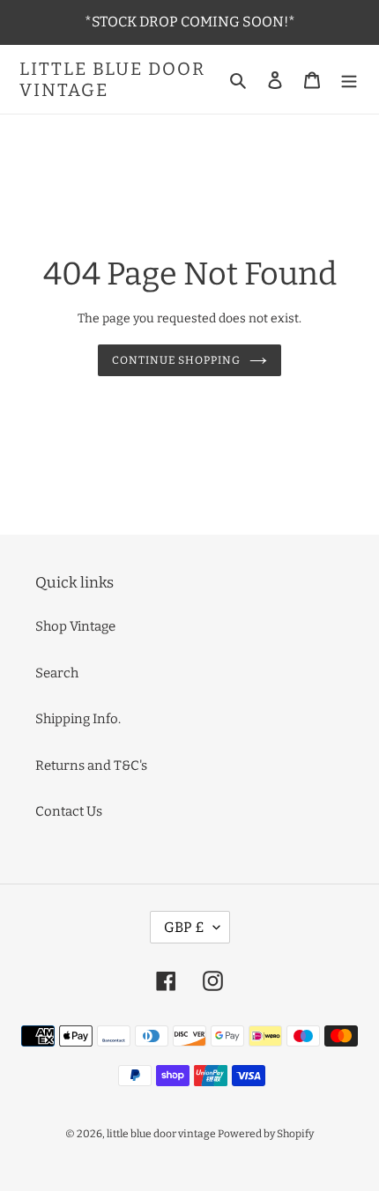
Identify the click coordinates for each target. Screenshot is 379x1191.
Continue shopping (177, 360)
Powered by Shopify (266, 1134)
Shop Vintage (75, 626)
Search (56, 673)
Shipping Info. (78, 719)
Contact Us (68, 811)
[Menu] (349, 80)
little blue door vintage (112, 79)
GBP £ (184, 927)
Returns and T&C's (91, 765)
